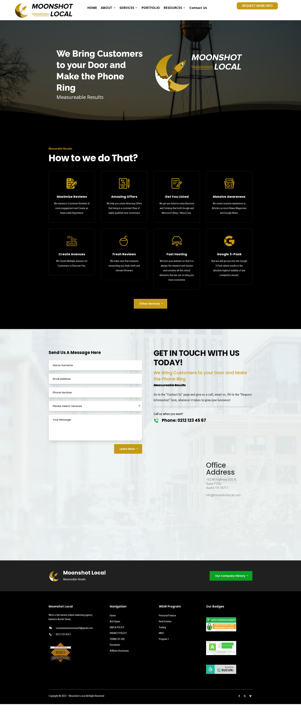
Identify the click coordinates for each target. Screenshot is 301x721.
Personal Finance (167, 615)
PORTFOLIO (150, 8)
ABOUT (106, 8)
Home (113, 615)
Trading (162, 627)
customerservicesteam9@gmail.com (74, 628)
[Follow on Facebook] (239, 696)
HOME (92, 8)
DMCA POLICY (117, 627)
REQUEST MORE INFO (257, 5)
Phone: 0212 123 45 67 (184, 420)
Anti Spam (115, 621)
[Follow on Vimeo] (250, 696)
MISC (161, 633)
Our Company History (230, 576)
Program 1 (164, 639)
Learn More (127, 449)
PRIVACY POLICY (118, 633)
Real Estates (165, 621)
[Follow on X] (245, 696)
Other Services (149, 303)
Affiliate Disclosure (119, 650)
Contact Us (198, 8)
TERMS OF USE (117, 639)
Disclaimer (115, 644)
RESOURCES (173, 8)
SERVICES (126, 8)
